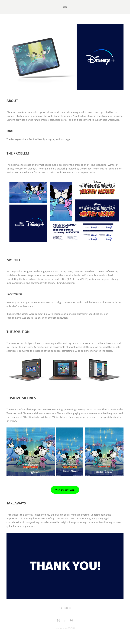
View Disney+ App (65, 490)
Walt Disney (83, 17)
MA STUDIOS (70, 628)
